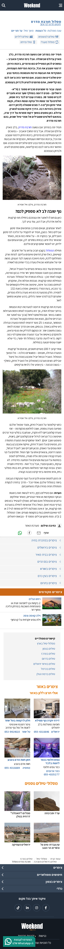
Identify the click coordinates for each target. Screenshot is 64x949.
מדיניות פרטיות (26, 935)
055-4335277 (52, 774)
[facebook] (29, 532)
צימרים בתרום (48, 583)
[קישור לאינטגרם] (36, 907)
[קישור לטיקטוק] (18, 907)
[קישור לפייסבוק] (46, 907)
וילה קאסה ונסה (32, 615)
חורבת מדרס (25, 127)
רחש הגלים (35, 599)
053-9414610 (12, 731)
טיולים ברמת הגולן (46, 674)
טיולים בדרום (48, 658)
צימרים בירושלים (47, 547)
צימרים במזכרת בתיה (44, 540)
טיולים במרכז (48, 653)
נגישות (42, 935)
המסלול (49, 250)
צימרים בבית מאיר (46, 554)
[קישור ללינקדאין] (27, 907)
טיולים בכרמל (48, 669)
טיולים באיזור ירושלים (44, 664)
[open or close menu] (60, 5)
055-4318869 (12, 767)
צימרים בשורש (48, 569)
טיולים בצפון (49, 648)
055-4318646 (41, 731)
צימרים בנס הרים (47, 561)
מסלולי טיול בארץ (46, 643)
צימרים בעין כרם (47, 576)
